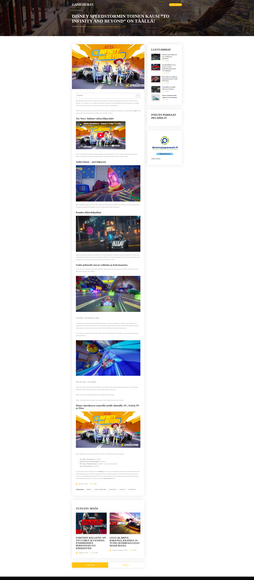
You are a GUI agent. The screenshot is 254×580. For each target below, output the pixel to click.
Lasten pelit (132, 489)
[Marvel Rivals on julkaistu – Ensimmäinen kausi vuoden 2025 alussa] (155, 79)
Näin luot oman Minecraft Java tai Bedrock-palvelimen (169, 56)
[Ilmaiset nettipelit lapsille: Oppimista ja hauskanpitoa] (155, 97)
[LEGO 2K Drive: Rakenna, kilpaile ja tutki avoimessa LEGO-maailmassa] (126, 523)
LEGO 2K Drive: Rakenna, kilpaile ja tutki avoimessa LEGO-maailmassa (125, 541)
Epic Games (90, 459)
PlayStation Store (91, 464)
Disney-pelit (113, 489)
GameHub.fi (82, 4)
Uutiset (86, 552)
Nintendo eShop (94, 461)
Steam (84, 459)
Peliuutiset (80, 484)
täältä (135, 110)
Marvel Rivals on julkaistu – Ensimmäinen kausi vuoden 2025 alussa (170, 78)
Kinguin (101, 471)
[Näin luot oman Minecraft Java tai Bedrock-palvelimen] (155, 57)
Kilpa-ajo (122, 489)
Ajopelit (88, 489)
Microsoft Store (88, 466)
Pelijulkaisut (81, 552)
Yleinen (86, 484)
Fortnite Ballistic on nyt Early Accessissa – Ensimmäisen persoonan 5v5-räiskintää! (91, 543)
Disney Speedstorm (100, 489)
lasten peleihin (108, 478)
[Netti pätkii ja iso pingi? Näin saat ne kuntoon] (155, 89)
